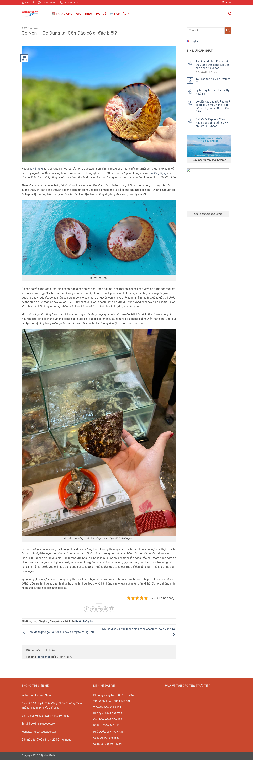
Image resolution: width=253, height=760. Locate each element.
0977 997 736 (115, 731)
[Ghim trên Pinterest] (105, 609)
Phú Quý (98, 713)
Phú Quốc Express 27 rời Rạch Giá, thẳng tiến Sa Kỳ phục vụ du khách (212, 122)
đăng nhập (44, 657)
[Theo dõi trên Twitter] (226, 2)
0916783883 (112, 737)
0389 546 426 (111, 725)
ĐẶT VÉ (101, 13)
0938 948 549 (122, 701)
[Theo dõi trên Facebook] (220, 2)
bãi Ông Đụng (158, 173)
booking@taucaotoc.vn (43, 723)
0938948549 (62, 715)
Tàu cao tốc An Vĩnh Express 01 (213, 80)
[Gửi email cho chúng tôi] (230, 2)
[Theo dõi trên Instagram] (223, 2)
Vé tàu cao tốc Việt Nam (36, 695)
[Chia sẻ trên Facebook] (86, 609)
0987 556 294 (113, 719)
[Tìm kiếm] (229, 13)
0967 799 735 (113, 713)
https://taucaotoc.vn (44, 731)
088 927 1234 (125, 695)
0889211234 (43, 715)
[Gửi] (228, 30)
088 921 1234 (112, 707)
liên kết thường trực (84, 621)
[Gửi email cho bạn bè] (99, 609)
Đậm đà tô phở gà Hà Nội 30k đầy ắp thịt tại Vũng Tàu (60, 632)
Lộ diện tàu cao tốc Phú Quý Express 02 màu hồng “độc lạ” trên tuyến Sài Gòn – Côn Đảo (213, 106)
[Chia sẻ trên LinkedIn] (111, 609)
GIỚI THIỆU (84, 13)
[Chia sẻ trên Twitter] (93, 609)
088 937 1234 (113, 743)
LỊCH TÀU (120, 13)
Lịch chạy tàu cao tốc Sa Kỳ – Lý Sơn (212, 92)
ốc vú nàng (36, 168)
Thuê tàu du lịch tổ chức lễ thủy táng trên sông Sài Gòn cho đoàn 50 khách (213, 64)
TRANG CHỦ (64, 13)
